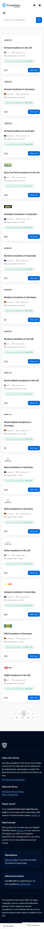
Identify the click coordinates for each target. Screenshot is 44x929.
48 (22, 717)
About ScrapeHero (10, 794)
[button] (4, 13)
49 (28, 717)
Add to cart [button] (34, 70)
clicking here (24, 884)
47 (17, 717)
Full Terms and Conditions (13, 779)
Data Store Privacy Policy (13, 791)
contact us (35, 815)
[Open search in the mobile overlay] (22, 20)
